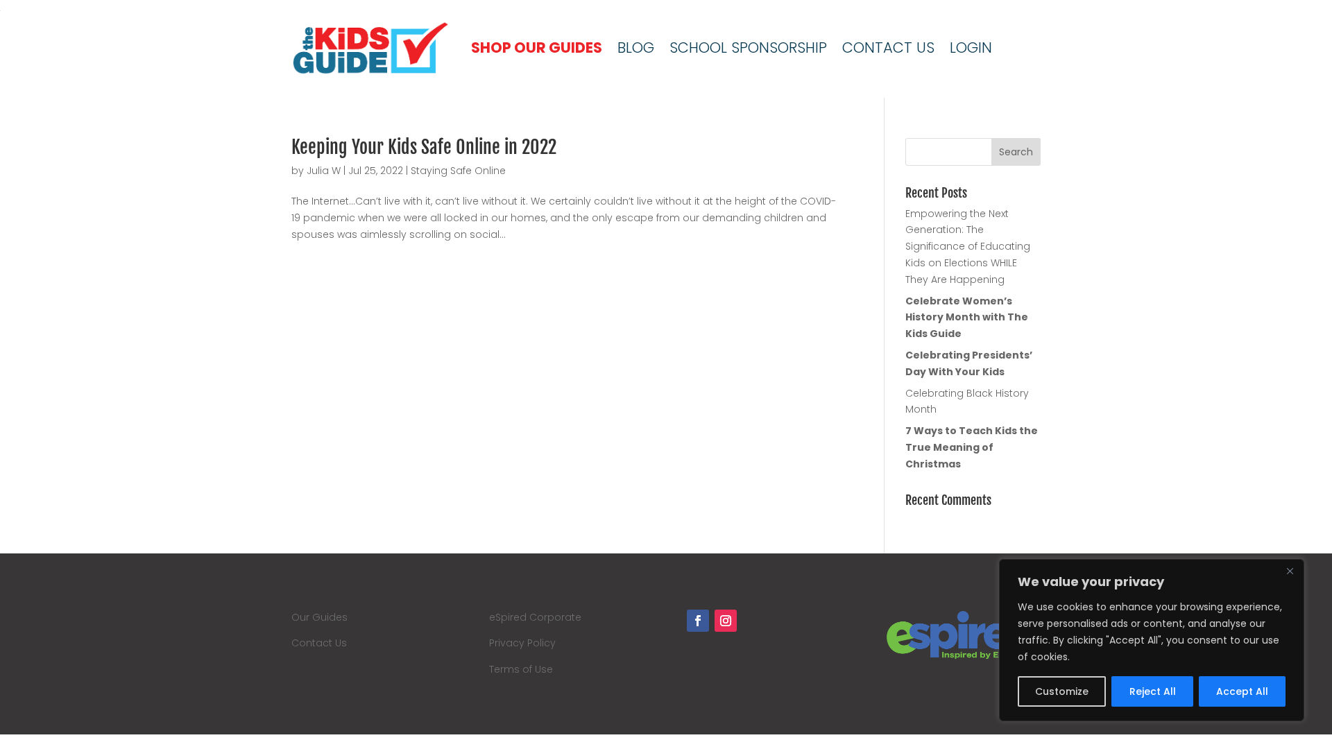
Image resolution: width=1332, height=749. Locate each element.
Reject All (1152, 691)
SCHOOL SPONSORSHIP (748, 47)
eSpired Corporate (535, 617)
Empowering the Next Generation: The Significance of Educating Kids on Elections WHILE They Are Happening (967, 246)
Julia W (324, 171)
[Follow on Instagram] (726, 621)
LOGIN (971, 47)
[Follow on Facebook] (698, 621)
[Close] (1289, 570)
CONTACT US (888, 47)
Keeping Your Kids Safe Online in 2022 (423, 147)
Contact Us (319, 643)
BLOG (635, 47)
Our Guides (319, 617)
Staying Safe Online (458, 171)
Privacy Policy (522, 643)
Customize (1061, 691)
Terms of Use (521, 669)
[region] (1151, 640)
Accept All (1242, 691)
